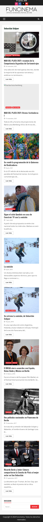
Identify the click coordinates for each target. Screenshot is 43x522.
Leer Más (9, 79)
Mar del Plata (16, 55)
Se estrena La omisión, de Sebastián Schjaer (21, 300)
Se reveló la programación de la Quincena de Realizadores (21, 146)
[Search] (38, 19)
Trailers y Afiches (10, 310)
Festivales (8, 55)
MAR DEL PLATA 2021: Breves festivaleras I (21, 97)
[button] (4, 19)
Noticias (15, 363)
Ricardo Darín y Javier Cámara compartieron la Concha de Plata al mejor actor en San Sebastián (21, 454)
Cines (7, 261)
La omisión (21, 251)
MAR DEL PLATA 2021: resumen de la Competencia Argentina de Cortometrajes (21, 45)
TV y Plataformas (10, 209)
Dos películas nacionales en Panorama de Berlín (21, 402)
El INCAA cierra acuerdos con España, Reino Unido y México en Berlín (21, 352)
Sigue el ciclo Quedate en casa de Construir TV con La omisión (21, 199)
